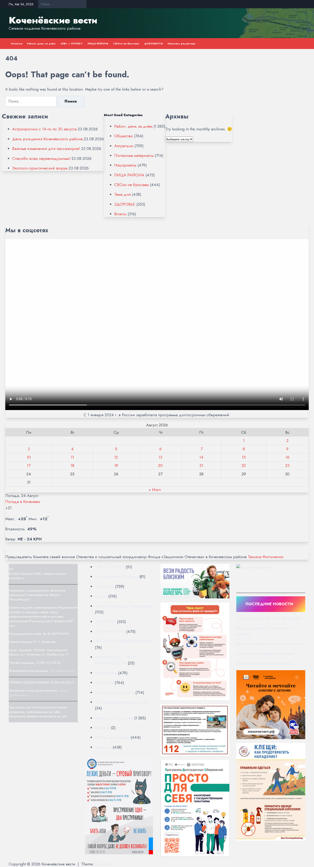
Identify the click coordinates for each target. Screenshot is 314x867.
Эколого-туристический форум (40, 168)
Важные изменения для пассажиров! (46, 149)
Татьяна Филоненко (265, 557)
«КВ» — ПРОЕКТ (71, 43)
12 (116, 457)
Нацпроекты (125, 165)
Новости (17, 43)
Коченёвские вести (53, 20)
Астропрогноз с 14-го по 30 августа (44, 129)
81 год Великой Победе (116, 577)
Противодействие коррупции (121, 702)
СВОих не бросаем (126, 43)
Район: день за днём (41, 43)
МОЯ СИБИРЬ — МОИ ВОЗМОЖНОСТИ (115, 660)
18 (72, 465)
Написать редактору (182, 43)
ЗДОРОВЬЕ (124, 204)
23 (287, 465)
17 (29, 465)
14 (201, 457)
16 (287, 457)
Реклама (102, 728)
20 (160, 465)
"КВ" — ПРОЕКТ (110, 567)
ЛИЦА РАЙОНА (97, 43)
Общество (123, 136)
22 (244, 465)
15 (244, 457)
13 (160, 457)
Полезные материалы (134, 155)
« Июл (155, 490)
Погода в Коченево (22, 502)
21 (201, 465)
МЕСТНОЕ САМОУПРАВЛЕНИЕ (123, 641)
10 (29, 457)
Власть (120, 214)
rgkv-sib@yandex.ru (62, 671)
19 (116, 465)
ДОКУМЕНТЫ (153, 43)
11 (72, 457)
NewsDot (103, 864)
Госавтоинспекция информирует (124, 606)
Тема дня (122, 194)
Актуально (123, 146)
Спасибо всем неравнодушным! (41, 158)
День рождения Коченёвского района (47, 139)
